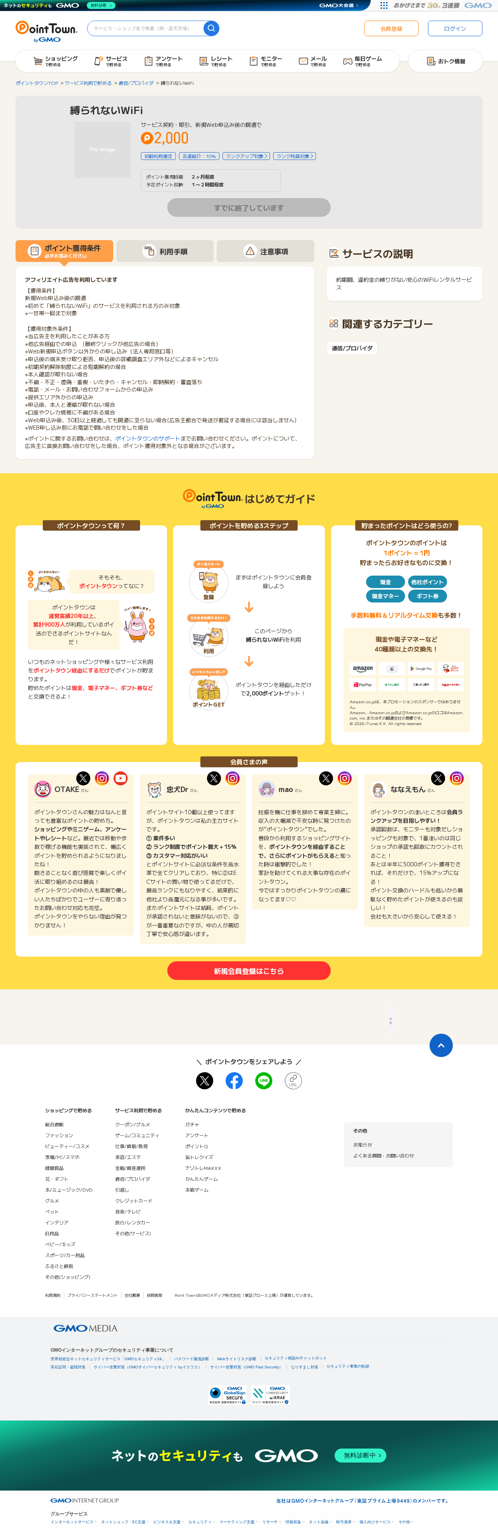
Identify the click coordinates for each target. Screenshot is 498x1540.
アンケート (197, 1135)
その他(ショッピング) (67, 1276)
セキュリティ (200, 1522)
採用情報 (154, 1295)
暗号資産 (344, 1522)
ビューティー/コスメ (67, 1146)
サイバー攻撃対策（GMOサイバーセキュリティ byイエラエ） (148, 1367)
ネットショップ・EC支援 (123, 1522)
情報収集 (293, 1522)
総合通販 (54, 1124)
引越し (122, 1189)
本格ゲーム (197, 1189)
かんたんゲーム (201, 1178)
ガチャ (192, 1124)
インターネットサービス (72, 1522)
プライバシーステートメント (92, 1295)
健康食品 (54, 1167)
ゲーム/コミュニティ (137, 1135)
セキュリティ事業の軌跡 (347, 1366)
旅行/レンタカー (132, 1222)
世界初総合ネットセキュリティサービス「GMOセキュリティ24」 (108, 1359)
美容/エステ (128, 1157)
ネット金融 (318, 1522)
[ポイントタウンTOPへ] (47, 31)
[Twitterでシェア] (204, 1080)
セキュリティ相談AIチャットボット (296, 1358)
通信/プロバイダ (352, 348)
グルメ (52, 1200)
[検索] (211, 28)
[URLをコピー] (293, 1080)
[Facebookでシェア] (234, 1080)
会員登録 (391, 28)
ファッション (59, 1135)
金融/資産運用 (130, 1167)
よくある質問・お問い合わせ (383, 1155)
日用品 (52, 1233)
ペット (52, 1211)
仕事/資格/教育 (131, 1146)
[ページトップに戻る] (441, 1045)
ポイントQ (196, 1146)
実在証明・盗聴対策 (68, 1367)
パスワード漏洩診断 (191, 1359)
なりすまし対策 (304, 1367)
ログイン (455, 28)
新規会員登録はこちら (249, 971)
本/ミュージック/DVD (69, 1189)
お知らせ (362, 1144)
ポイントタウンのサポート (148, 438)
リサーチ (270, 1522)
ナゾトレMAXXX (203, 1167)
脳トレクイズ (199, 1157)
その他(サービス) (133, 1233)
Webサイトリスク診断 (236, 1359)
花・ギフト (56, 1178)
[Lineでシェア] (263, 1080)
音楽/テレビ (128, 1211)
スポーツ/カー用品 (65, 1255)
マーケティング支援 (236, 1522)
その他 (404, 1522)
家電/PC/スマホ (62, 1157)
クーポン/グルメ (132, 1124)
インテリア (56, 1222)
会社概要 (132, 1295)
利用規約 (53, 1295)
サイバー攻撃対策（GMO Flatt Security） (246, 1367)
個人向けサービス (375, 1522)
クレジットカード (134, 1200)
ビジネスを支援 (167, 1522)
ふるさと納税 (59, 1266)
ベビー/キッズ (60, 1244)
